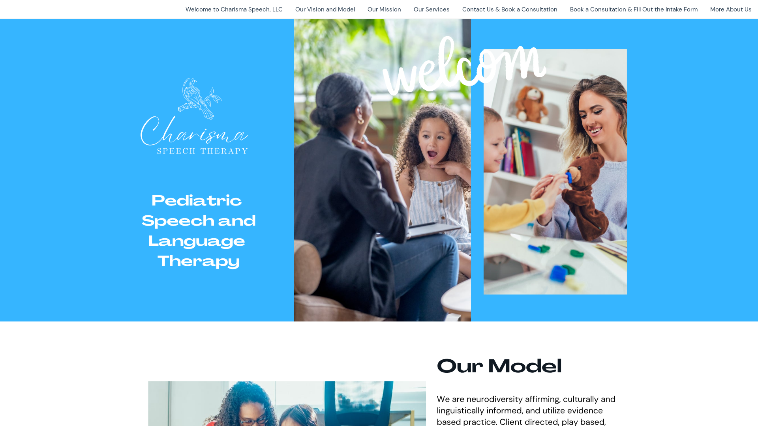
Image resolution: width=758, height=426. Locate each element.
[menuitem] (234, 9)
